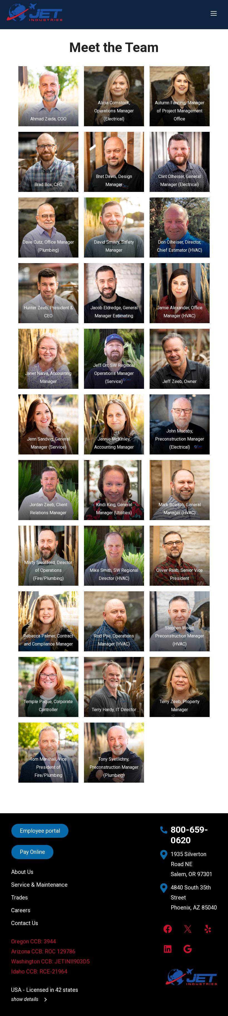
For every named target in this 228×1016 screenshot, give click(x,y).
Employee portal (40, 830)
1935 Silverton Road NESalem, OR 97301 (191, 864)
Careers (20, 910)
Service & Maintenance (39, 884)
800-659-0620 (189, 835)
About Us (22, 872)
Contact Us (24, 923)
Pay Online (32, 852)
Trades (19, 897)
